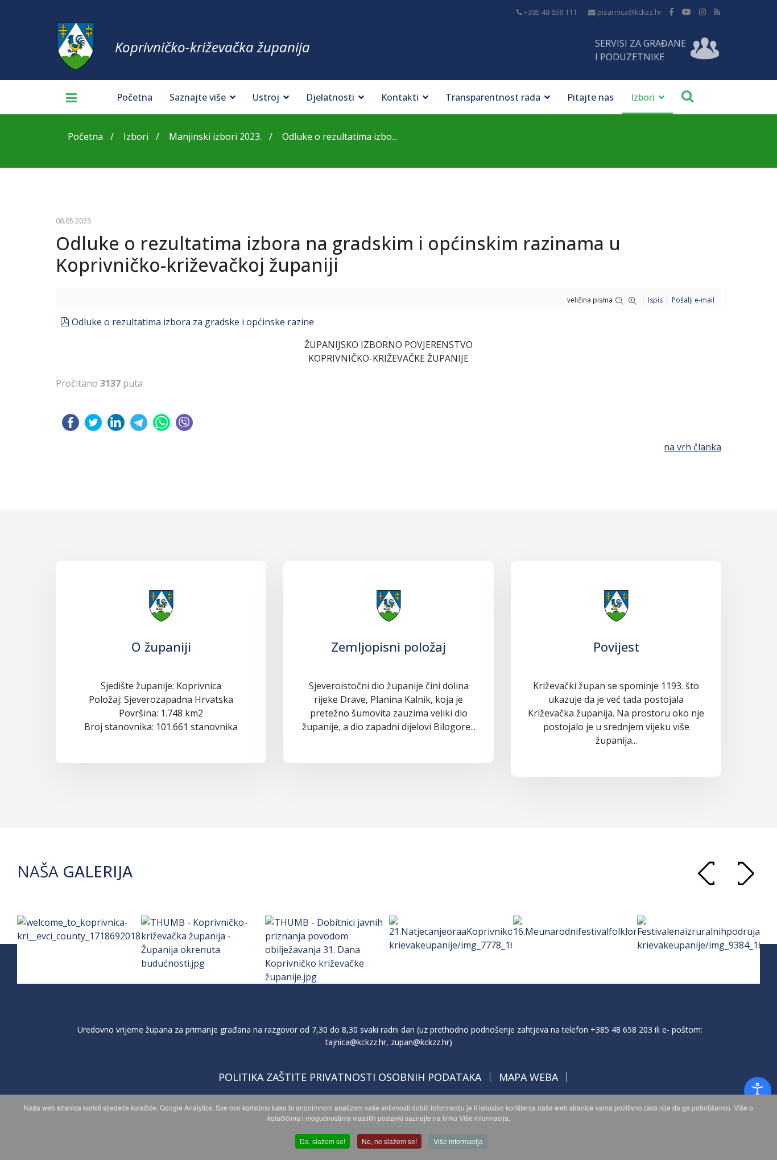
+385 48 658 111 (550, 12)
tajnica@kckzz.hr (355, 1042)
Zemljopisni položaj (388, 646)
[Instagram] (702, 11)
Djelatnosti (330, 97)
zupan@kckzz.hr (420, 1042)
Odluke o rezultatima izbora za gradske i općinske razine (192, 322)
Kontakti (400, 97)
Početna (134, 97)
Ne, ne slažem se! (389, 1141)
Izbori (643, 97)
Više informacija (458, 1141)
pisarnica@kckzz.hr (629, 12)
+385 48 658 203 (621, 1029)
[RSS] (717, 11)
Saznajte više (198, 97)
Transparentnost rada (492, 97)
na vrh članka (692, 447)
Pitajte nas (590, 97)
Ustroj (266, 97)
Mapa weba (528, 1077)
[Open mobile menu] (67, 97)
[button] (745, 873)
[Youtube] (686, 11)
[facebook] (671, 11)
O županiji (161, 646)
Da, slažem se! (322, 1141)
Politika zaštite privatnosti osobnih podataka (349, 1077)
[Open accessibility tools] (757, 1090)
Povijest (616, 646)
